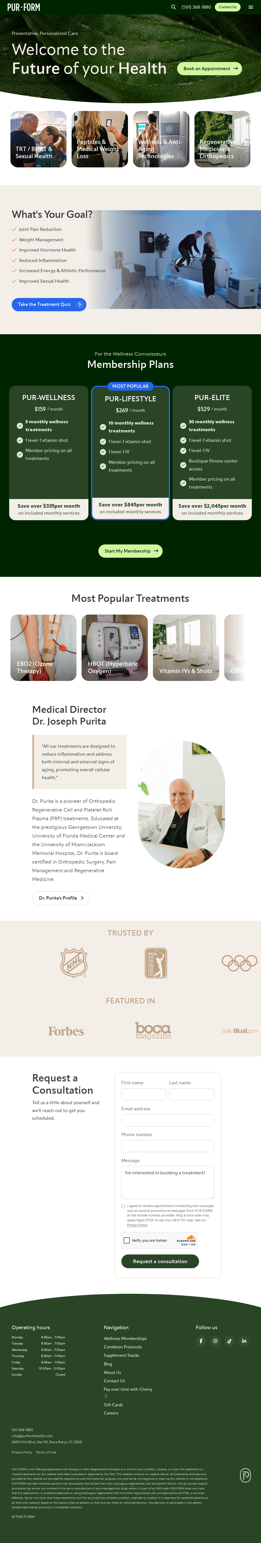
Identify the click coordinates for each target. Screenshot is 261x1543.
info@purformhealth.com (32, 1436)
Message (130, 1160)
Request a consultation (160, 1261)
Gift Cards (113, 1404)
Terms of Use (46, 1452)
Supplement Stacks (121, 1355)
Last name (180, 1083)
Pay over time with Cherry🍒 (128, 1393)
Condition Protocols (123, 1347)
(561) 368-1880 (196, 7)
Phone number (136, 1134)
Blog (108, 1364)
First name (132, 1083)
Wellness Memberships (125, 1338)
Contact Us (228, 7)
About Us (112, 1372)
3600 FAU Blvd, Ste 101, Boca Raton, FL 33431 (47, 1442)
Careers (111, 1413)
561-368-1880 (22, 1430)
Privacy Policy (137, 1225)
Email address (135, 1109)
